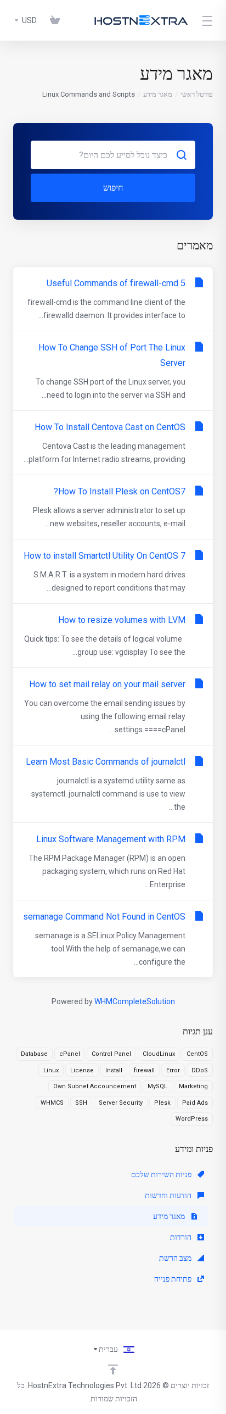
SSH (81, 1102)
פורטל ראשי (196, 94)
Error (173, 1070)
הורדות (181, 1237)
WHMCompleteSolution (134, 1001)
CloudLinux (159, 1053)
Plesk (162, 1102)
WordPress (192, 1118)
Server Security (121, 1102)
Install (113, 1070)
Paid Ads (195, 1102)
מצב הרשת (176, 1258)
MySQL (157, 1086)
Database (34, 1053)
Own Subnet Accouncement (94, 1086)
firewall (144, 1070)
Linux (51, 1070)
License (82, 1070)
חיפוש (113, 187)
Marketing (193, 1086)
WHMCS (52, 1102)
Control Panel (111, 1053)
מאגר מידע (157, 94)
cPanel (69, 1053)
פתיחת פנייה (173, 1278)
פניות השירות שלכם (162, 1174)
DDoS (199, 1070)
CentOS (197, 1053)
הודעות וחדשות (169, 1195)
